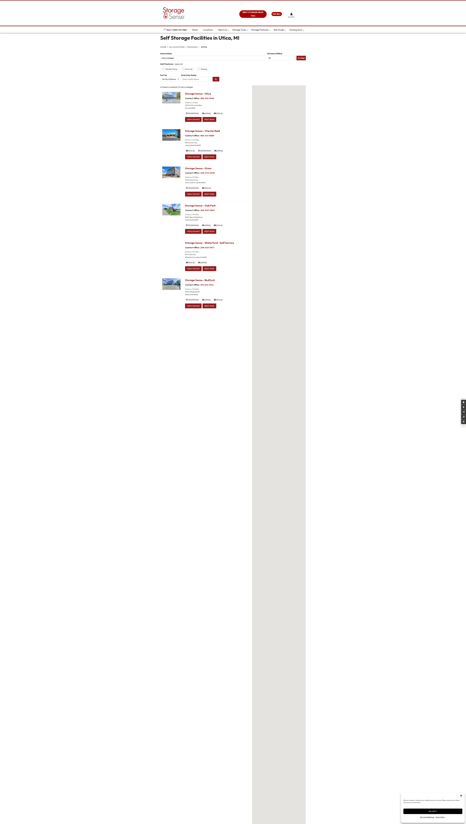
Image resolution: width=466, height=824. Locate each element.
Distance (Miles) (274, 53)
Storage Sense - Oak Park (200, 205)
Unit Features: (167, 64)
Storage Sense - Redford (200, 280)
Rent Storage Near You (253, 14)
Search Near (166, 53)
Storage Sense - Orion (198, 168)
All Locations (177, 47)
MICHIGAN (192, 47)
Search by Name (188, 75)
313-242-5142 (206, 285)
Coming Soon (295, 29)
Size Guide (279, 29)
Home (195, 29)
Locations (208, 29)
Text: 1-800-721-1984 (176, 30)
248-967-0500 (207, 210)
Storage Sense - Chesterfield (202, 130)
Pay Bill (277, 14)
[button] (461, 795)
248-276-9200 (207, 173)
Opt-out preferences (427, 817)
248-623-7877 (207, 247)
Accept (433, 811)
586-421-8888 (207, 135)
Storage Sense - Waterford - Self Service (209, 242)
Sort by (163, 75)
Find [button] (302, 58)
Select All (179, 64)
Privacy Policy (440, 817)
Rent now (209, 119)
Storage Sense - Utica (198, 93)
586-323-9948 (207, 98)
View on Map (193, 119)
